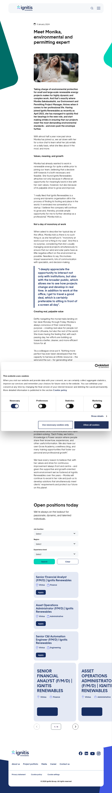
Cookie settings (54, 774)
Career (53, 764)
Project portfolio (30, 764)
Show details (97, 416)
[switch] (42, 406)
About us (16, 764)
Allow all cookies (91, 425)
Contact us (65, 764)
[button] (75, 727)
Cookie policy (60, 390)
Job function (38, 529)
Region (36, 539)
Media (44, 764)
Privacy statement (19, 774)
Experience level (40, 549)
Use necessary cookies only (55, 425)
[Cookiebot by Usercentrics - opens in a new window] (97, 366)
